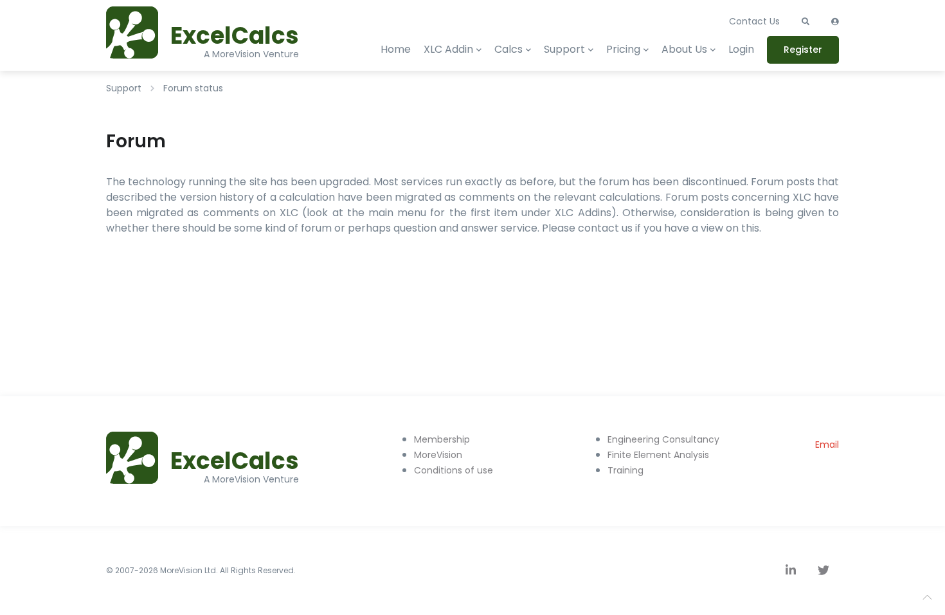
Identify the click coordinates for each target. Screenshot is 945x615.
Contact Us (754, 21)
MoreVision (438, 454)
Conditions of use (453, 470)
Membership (442, 439)
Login (741, 49)
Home (396, 49)
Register (803, 49)
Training (626, 470)
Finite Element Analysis (658, 454)
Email (827, 444)
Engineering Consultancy (663, 439)
